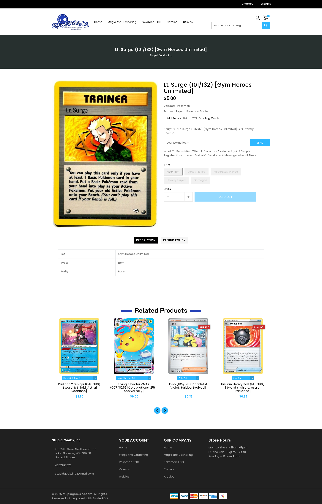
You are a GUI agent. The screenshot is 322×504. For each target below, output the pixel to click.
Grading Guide (209, 118)
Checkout (248, 4)
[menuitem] (98, 22)
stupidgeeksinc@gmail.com (74, 473)
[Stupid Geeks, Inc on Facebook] (47, 4)
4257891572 (63, 465)
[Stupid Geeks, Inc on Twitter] (54, 4)
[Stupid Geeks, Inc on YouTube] (68, 4)
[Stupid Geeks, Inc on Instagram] (61, 4)
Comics (124, 469)
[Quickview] (58, 398)
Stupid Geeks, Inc (161, 55)
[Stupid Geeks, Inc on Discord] (75, 4)
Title (167, 165)
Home (123, 447)
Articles (124, 476)
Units (167, 189)
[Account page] (258, 18)
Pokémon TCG (129, 462)
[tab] (146, 240)
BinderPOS (100, 498)
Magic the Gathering (133, 455)
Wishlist (266, 4)
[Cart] (266, 18)
